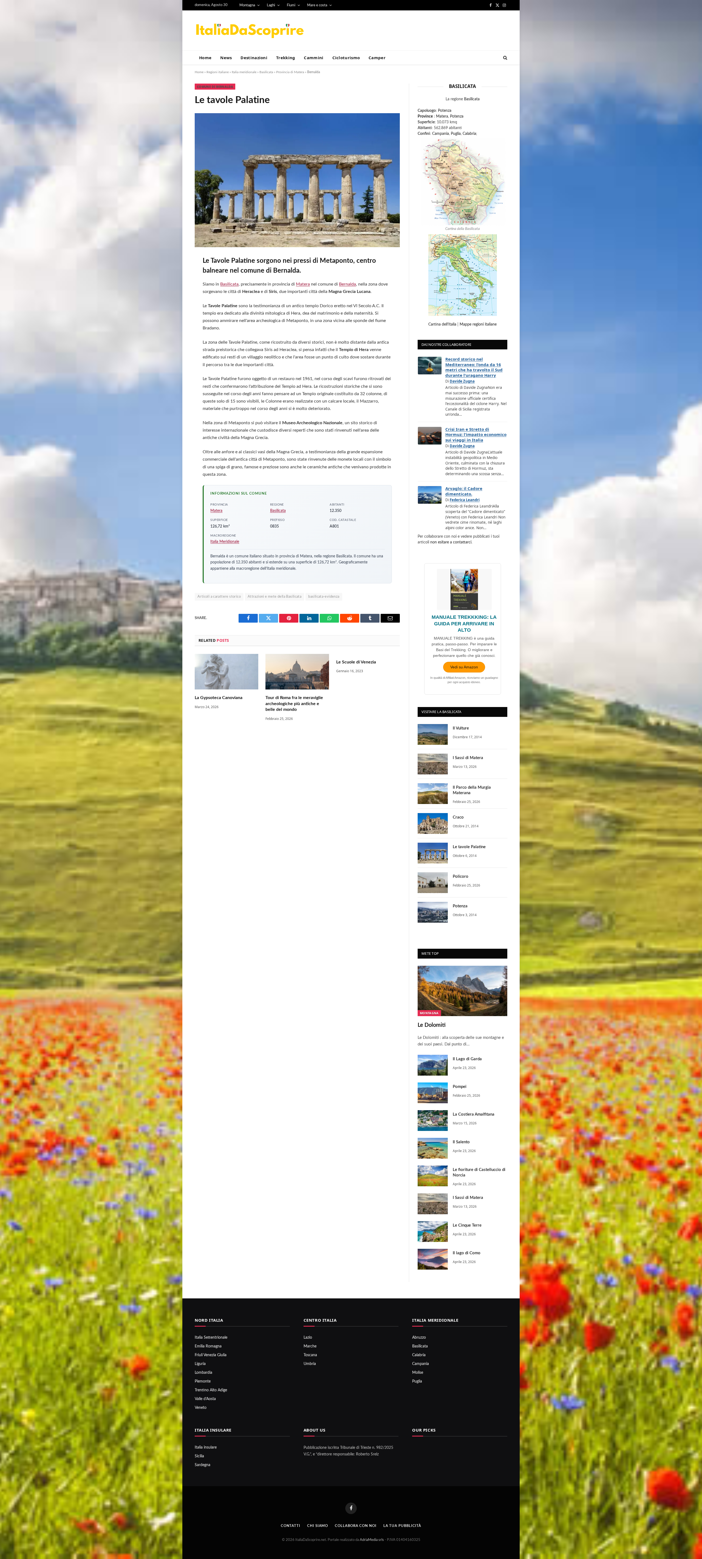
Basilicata (266, 72)
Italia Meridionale (224, 542)
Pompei (459, 1087)
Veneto (200, 1408)
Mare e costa (317, 5)
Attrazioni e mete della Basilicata (274, 596)
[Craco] (433, 823)
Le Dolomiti (432, 1025)
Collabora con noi (355, 1526)
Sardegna (202, 1465)
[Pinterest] (176, 318)
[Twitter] (176, 289)
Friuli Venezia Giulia (211, 1355)
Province (425, 116)
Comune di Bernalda (215, 86)
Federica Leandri (465, 499)
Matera (303, 284)
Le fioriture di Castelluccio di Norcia (479, 1172)
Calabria (469, 134)
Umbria (310, 1364)
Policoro (460, 876)
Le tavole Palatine (469, 847)
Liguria (200, 1364)
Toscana (310, 1355)
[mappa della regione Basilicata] (462, 181)
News (226, 57)
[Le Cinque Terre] (433, 1231)
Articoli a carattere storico (219, 596)
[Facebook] (176, 275)
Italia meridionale (244, 72)
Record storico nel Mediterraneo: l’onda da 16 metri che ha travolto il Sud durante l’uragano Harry (474, 367)
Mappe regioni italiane (478, 324)
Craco (458, 817)
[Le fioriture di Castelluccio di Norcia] (433, 1175)
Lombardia (203, 1373)
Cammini (313, 57)
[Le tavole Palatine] (433, 853)
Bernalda (347, 284)
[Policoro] (433, 882)
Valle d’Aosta (205, 1399)
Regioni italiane (217, 72)
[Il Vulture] (433, 734)
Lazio (308, 1337)
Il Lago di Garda (467, 1059)
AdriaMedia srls (372, 1540)
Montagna (247, 5)
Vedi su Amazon (464, 667)
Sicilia (199, 1456)
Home (205, 57)
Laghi (271, 5)
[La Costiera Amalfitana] (433, 1120)
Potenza (444, 111)
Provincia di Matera (290, 72)
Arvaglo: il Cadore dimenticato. (463, 491)
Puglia (456, 134)
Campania (440, 134)
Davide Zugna (462, 381)
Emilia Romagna (208, 1346)
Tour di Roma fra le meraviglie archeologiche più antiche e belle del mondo (294, 704)
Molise (417, 1373)
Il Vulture (461, 728)
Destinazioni (253, 57)
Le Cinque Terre (467, 1225)
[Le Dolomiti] (462, 991)
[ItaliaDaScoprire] (249, 30)
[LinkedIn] (176, 304)
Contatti (290, 1526)
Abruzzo (419, 1337)
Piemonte (203, 1381)
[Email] (176, 333)
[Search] (504, 58)
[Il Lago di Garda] (433, 1065)
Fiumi (291, 5)
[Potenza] (433, 912)
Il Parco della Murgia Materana (472, 790)
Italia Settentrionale (211, 1337)
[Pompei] (433, 1092)
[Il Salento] (433, 1148)
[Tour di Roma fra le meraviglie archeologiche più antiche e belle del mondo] (297, 672)
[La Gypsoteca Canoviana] (226, 672)
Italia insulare (206, 1447)
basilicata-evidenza (323, 596)
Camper (377, 57)
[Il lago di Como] (433, 1259)
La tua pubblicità (402, 1526)
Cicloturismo (346, 57)
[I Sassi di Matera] (433, 764)
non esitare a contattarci (450, 542)
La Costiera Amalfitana (473, 1114)
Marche (310, 1346)
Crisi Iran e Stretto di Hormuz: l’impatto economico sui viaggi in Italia (475, 434)
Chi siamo (317, 1526)
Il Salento (461, 1142)
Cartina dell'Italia (442, 324)
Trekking (285, 57)
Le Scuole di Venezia (356, 662)
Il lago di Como (466, 1253)
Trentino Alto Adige (211, 1390)
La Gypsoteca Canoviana (218, 698)
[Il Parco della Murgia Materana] (433, 793)
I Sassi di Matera (468, 758)
